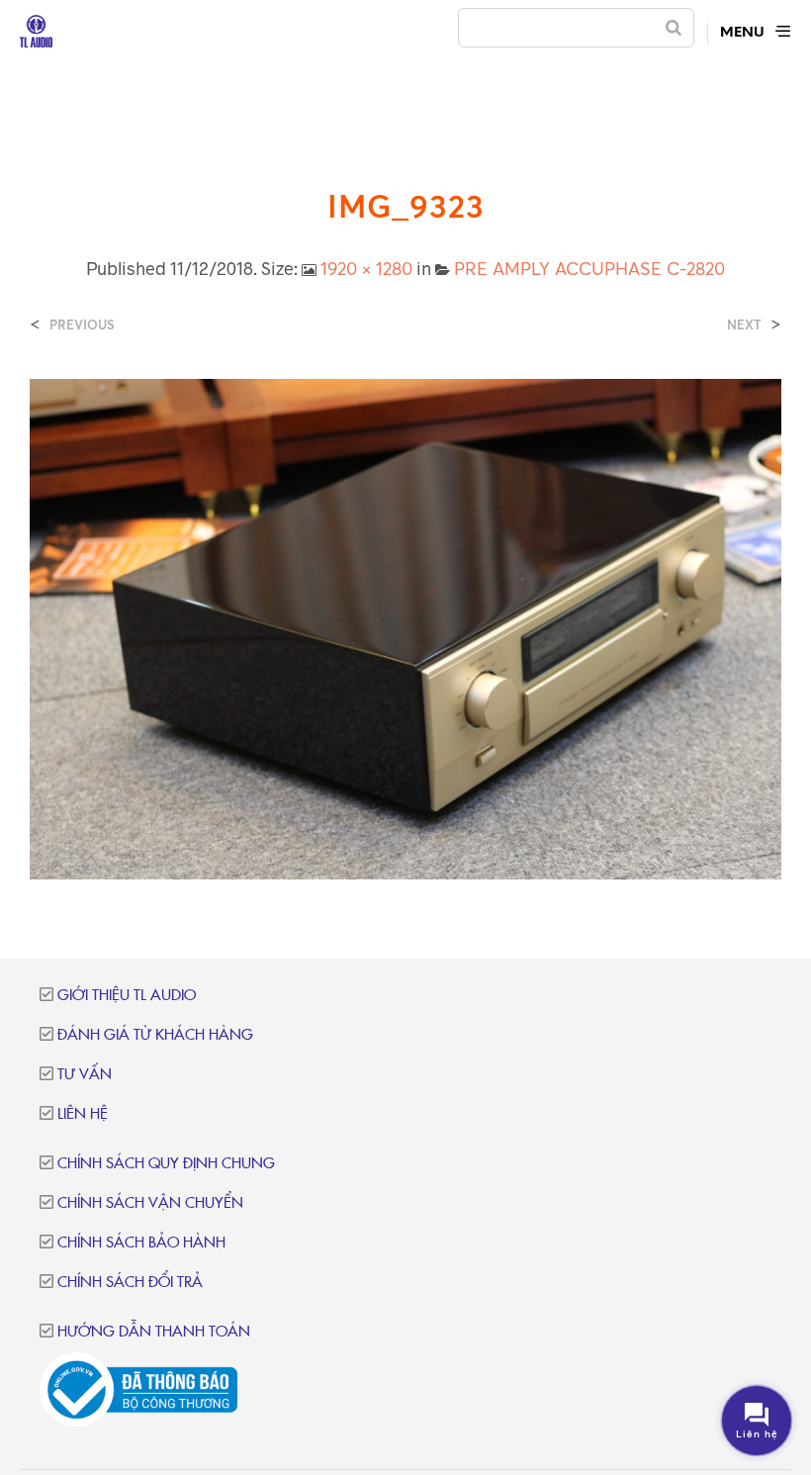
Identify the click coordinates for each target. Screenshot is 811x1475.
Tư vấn (84, 1074)
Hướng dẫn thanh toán (153, 1332)
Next (744, 325)
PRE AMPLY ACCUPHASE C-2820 (589, 268)
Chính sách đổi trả (130, 1282)
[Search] (673, 27)
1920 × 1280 (366, 268)
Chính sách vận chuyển (150, 1203)
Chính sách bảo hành (141, 1243)
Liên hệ (82, 1114)
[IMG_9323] (405, 627)
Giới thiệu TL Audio (126, 995)
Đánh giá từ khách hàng (155, 1035)
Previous (82, 325)
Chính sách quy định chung (166, 1163)
